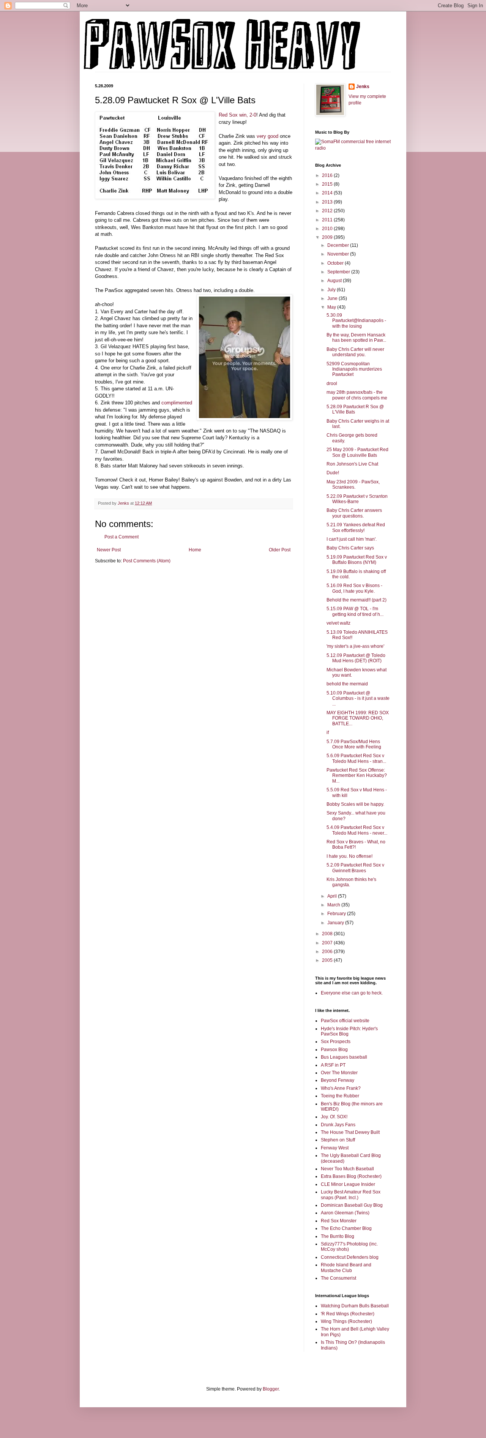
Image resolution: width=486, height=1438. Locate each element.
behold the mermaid (347, 684)
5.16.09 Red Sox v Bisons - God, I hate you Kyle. (354, 588)
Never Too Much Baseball (347, 1168)
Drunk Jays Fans (338, 1124)
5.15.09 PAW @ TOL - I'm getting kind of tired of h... (355, 611)
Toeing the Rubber (340, 1096)
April (332, 896)
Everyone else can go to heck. (352, 993)
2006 (328, 951)
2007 (328, 943)
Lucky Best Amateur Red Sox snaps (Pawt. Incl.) (350, 1194)
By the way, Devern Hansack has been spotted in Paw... (356, 337)
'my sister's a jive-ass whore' (355, 646)
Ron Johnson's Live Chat (352, 464)
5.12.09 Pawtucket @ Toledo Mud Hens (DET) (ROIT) (356, 658)
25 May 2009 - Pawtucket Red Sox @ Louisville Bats (357, 452)
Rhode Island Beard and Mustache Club (346, 1267)
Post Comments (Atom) (146, 561)
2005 (328, 960)
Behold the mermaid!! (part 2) (357, 600)
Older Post (279, 549)
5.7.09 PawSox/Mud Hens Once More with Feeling (354, 744)
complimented (176, 403)
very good (267, 136)
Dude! (333, 472)
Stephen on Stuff (338, 1140)
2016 (328, 175)
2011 (328, 220)
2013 (328, 202)
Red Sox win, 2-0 (237, 115)
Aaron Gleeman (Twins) (345, 1212)
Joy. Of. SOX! (334, 1116)
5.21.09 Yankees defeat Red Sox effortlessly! (356, 527)
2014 (328, 193)
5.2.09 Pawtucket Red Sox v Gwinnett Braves (355, 867)
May (332, 307)
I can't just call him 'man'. (352, 539)
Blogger (271, 1389)
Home (195, 549)
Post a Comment (121, 537)
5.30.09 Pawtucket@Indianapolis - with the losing (356, 321)
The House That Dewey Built (350, 1132)
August (335, 280)
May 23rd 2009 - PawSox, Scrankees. (353, 484)
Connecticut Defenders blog (350, 1257)
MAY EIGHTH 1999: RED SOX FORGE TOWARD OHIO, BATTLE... (358, 718)
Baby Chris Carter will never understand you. (355, 352)
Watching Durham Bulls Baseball (355, 1306)
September (339, 272)
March (334, 905)
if (328, 732)
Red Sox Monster (339, 1220)
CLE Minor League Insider (348, 1184)
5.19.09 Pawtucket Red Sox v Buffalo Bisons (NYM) (357, 559)
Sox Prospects (335, 1041)
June (333, 298)
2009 (328, 237)
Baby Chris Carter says (350, 548)
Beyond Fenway (337, 1080)
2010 (328, 228)
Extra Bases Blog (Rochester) (351, 1176)
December (338, 245)
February (337, 913)
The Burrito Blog (337, 1236)
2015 (328, 184)
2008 (328, 933)
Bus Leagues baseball (344, 1057)
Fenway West (335, 1148)
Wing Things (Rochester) (346, 1321)
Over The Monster (339, 1072)
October (336, 263)
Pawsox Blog (334, 1049)
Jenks (362, 86)
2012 (328, 210)
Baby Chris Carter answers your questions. (354, 513)
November (338, 254)
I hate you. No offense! (349, 856)
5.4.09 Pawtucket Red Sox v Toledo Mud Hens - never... (357, 830)
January (336, 922)
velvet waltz (338, 623)
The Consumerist (338, 1278)
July (332, 289)
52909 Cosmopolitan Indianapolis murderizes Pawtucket (354, 369)
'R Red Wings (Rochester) (347, 1313)
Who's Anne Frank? (341, 1088)
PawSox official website (345, 1020)
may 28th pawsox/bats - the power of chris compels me (357, 395)
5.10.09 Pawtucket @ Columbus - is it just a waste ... (358, 698)
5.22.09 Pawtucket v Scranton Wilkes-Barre (357, 499)
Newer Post (109, 549)
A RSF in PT (333, 1065)
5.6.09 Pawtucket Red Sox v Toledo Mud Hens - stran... (356, 758)
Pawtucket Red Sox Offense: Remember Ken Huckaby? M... (357, 775)
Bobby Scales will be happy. (355, 804)
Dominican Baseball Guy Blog (352, 1205)
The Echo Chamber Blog (346, 1228)
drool (332, 383)
